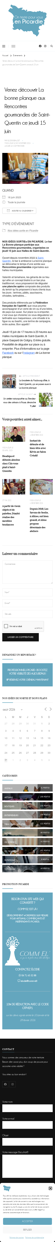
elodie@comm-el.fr (29, 981)
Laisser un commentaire (14, 146)
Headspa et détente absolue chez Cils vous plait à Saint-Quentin (11, 463)
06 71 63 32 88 (29, 975)
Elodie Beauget (14, 141)
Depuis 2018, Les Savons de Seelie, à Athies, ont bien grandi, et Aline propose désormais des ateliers (39, 520)
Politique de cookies (17, 1238)
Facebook (8, 353)
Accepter (27, 1221)
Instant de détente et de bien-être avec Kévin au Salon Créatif (38, 448)
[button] (50, 1188)
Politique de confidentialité (34, 1238)
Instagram (29, 353)
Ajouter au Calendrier (21, 211)
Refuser (27, 1230)
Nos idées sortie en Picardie (23, 230)
